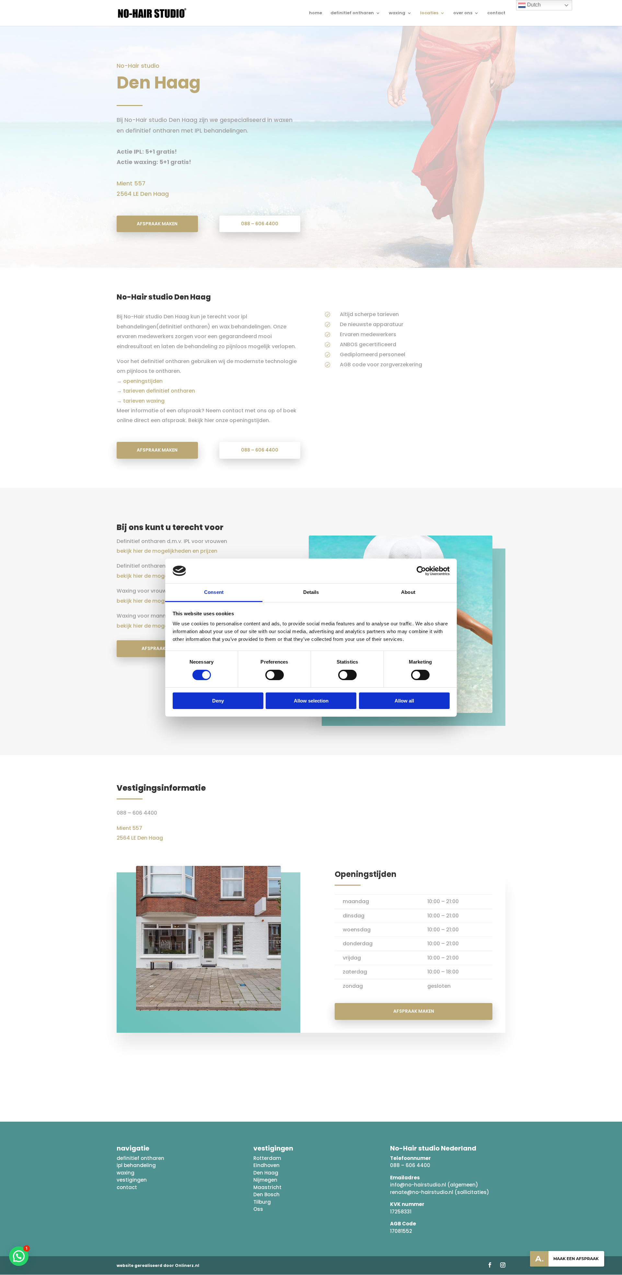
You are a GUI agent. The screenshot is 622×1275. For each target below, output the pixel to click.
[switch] (274, 675)
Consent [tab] (214, 592)
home (315, 13)
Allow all (404, 700)
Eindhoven (266, 1165)
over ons (462, 13)
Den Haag (265, 1172)
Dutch (533, 4)
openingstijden (143, 381)
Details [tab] (311, 592)
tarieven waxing (143, 401)
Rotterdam (267, 1158)
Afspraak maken (157, 223)
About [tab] (408, 592)
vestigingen (132, 1179)
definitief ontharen (352, 13)
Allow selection (311, 700)
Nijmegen (265, 1179)
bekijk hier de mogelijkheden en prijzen (167, 551)
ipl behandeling (136, 1165)
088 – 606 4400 (259, 223)
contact (496, 13)
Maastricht (267, 1187)
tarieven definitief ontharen (158, 391)
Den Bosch (266, 1194)
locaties (429, 13)
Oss (258, 1209)
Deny (218, 700)
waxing (397, 13)
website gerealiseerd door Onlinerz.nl (158, 1265)
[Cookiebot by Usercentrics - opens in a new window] (421, 571)
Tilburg (262, 1201)
